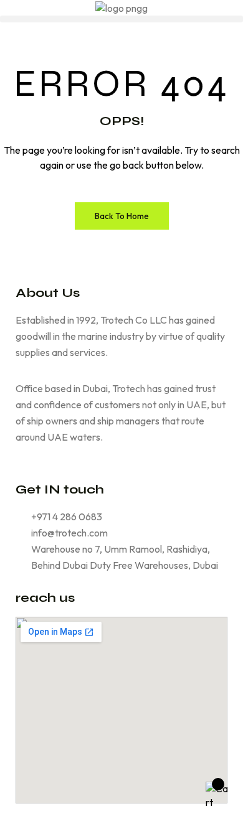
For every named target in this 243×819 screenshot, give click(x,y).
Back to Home (122, 216)
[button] (121, 19)
